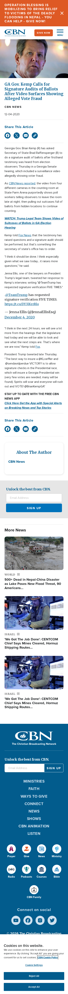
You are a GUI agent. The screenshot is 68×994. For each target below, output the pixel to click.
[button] (58, 32)
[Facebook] (8, 135)
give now (43, 33)
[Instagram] (40, 920)
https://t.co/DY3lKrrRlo (22, 304)
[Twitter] (17, 135)
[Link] (35, 135)
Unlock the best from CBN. (28, 489)
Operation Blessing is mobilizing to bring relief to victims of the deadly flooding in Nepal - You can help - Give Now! (31, 13)
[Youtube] (15, 920)
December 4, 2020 (20, 317)
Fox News (25, 235)
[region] (34, 964)
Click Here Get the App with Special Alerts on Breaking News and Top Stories (33, 405)
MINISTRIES (34, 781)
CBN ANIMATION (34, 826)
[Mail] (26, 135)
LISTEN (34, 833)
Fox (38, 347)
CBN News (13, 107)
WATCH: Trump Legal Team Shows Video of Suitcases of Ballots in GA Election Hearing (34, 223)
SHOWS (34, 818)
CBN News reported (22, 183)
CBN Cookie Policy (48, 957)
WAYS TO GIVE (34, 796)
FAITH (34, 789)
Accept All (33, 987)
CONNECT (34, 804)
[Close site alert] (61, 13)
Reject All (34, 976)
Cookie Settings (34, 965)
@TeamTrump (16, 295)
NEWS (34, 811)
